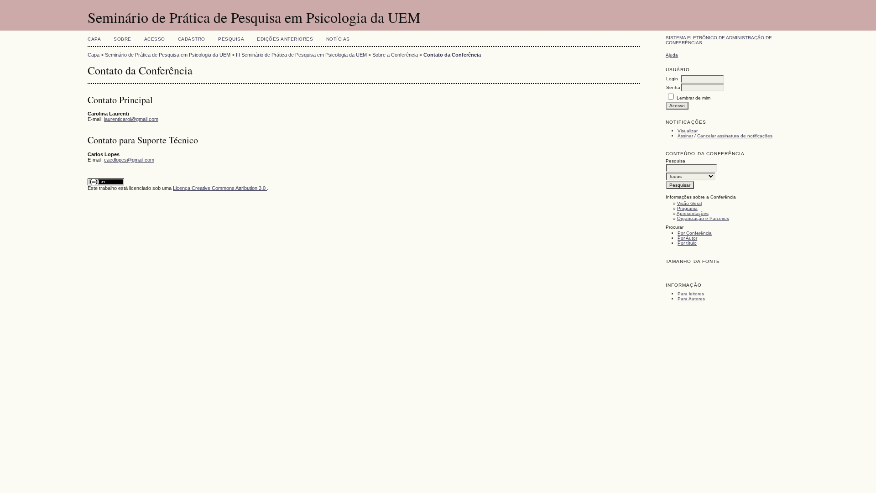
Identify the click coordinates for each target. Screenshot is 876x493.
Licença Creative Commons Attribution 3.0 (220, 188)
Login (672, 78)
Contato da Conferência (452, 55)
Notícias (338, 39)
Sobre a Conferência (395, 55)
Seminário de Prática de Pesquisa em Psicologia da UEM (167, 55)
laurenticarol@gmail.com (131, 119)
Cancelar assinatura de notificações (734, 135)
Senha (673, 87)
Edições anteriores (285, 39)
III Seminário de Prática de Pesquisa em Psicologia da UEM (301, 55)
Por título (687, 243)
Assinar (685, 135)
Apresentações (693, 213)
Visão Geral (689, 203)
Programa (687, 208)
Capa (94, 39)
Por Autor (687, 238)
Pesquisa (231, 39)
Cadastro (191, 39)
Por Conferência (695, 233)
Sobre (122, 39)
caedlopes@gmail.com (129, 160)
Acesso (154, 39)
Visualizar (688, 130)
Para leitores (691, 293)
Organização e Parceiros (703, 218)
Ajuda (672, 55)
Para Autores (691, 298)
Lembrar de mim (693, 97)
